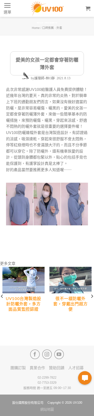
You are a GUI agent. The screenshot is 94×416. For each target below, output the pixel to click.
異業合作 (37, 368)
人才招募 (76, 368)
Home (36, 28)
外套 (59, 28)
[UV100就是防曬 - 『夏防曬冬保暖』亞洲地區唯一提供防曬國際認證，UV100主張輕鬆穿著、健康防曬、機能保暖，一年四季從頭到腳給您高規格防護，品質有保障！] (47, 8)
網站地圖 (47, 409)
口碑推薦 (48, 28)
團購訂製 (18, 368)
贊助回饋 (56, 368)
